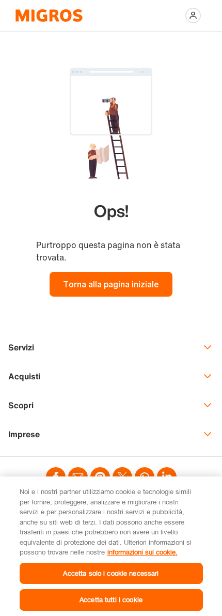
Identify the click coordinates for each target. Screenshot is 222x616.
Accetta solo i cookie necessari (110, 573)
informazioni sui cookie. (142, 552)
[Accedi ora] (193, 15)
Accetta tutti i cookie (111, 599)
